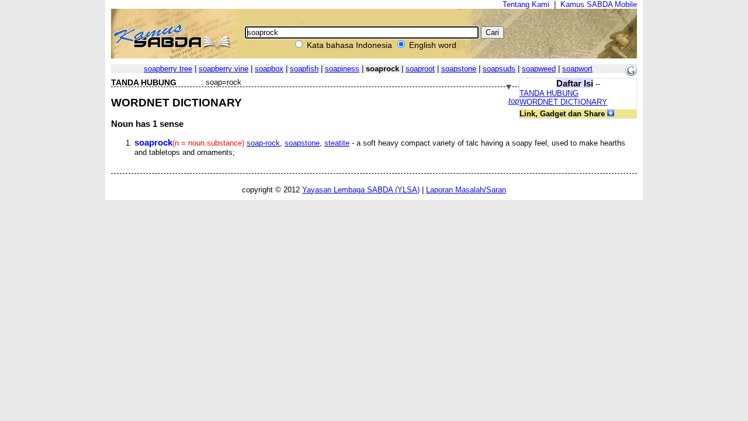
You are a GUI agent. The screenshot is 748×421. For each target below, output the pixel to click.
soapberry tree (168, 68)
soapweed (539, 68)
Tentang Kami (526, 4)
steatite (336, 143)
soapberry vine (223, 68)
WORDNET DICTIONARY (563, 102)
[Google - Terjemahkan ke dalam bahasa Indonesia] (631, 73)
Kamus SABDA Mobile (598, 4)
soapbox (269, 68)
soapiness (342, 68)
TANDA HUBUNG (549, 93)
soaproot (420, 68)
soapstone (458, 68)
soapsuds (499, 68)
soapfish (304, 68)
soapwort (577, 68)
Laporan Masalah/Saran (466, 189)
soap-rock (263, 143)
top (513, 100)
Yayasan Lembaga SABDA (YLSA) (361, 189)
